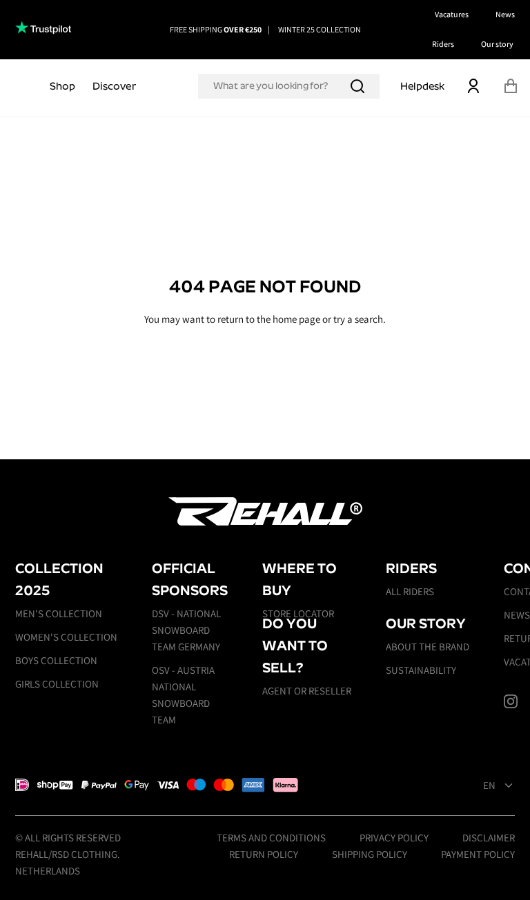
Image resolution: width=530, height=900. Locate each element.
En (489, 785)
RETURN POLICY (263, 854)
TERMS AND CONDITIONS (271, 837)
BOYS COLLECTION (56, 660)
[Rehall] (265, 511)
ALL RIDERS (410, 591)
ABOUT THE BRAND (427, 646)
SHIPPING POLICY (369, 854)
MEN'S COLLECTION (58, 613)
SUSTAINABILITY (421, 670)
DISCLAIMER (488, 837)
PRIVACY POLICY (394, 837)
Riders (443, 44)
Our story (497, 44)
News (505, 14)
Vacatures (452, 14)
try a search (358, 319)
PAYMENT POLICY (478, 854)
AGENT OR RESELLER (306, 690)
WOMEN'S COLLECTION (66, 636)
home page (296, 319)
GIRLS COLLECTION (57, 683)
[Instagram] (511, 701)
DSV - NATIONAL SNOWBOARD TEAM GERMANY (186, 630)
